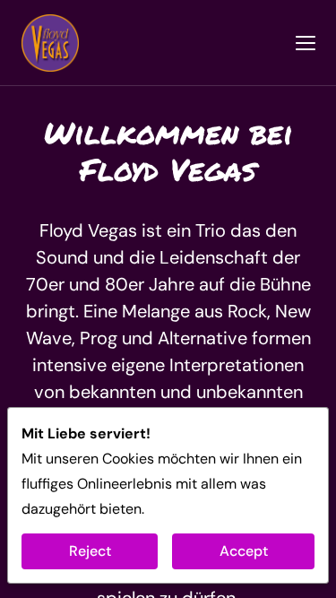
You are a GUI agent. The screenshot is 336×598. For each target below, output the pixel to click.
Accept (244, 551)
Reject (90, 551)
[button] (305, 43)
